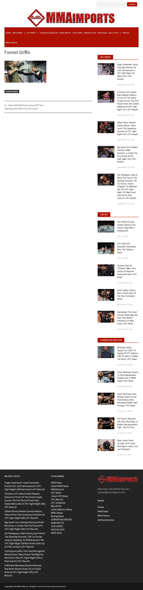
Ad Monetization (106, 519)
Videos (125, 33)
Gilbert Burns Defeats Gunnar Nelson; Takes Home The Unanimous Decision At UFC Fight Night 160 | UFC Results (127, 128)
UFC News (31, 33)
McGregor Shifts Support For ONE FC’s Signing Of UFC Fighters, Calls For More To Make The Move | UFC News (127, 353)
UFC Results (57, 499)
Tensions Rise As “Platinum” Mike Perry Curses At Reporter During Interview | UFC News (127, 271)
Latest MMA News (60, 486)
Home (8, 33)
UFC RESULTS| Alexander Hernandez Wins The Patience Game (126, 248)
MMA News (17, 33)
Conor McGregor (49, 33)
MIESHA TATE (58, 529)
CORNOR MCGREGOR (61, 519)
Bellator (113, 33)
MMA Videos (11, 43)
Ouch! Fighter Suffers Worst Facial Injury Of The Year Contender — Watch (127, 294)
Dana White (65, 33)
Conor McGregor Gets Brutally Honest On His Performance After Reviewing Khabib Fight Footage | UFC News (127, 400)
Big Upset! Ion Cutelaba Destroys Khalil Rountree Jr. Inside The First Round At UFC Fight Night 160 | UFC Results (127, 154)
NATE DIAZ (56, 532)
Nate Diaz (102, 33)
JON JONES (57, 526)
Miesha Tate (90, 33)
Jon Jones (77, 33)
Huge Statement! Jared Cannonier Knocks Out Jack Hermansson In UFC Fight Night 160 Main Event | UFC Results (127, 71)
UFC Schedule (58, 502)
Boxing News (57, 516)
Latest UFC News (59, 496)
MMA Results (57, 489)
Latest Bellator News (61, 509)
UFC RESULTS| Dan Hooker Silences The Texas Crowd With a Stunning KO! (126, 226)
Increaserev (61, 586)
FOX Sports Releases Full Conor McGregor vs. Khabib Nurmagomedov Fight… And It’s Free (127, 423)
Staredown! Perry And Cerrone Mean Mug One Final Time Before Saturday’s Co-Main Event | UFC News (127, 318)
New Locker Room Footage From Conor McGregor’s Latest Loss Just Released (127, 444)
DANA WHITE (57, 522)
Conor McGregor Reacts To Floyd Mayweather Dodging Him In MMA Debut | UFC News (127, 376)
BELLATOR (56, 506)
